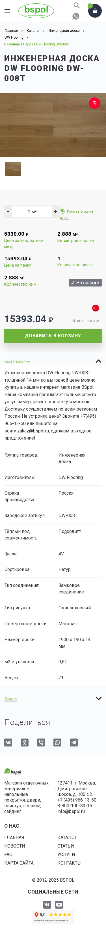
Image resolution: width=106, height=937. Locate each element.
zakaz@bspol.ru (33, 431)
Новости (14, 846)
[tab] (53, 361)
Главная (14, 837)
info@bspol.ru (71, 811)
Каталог (67, 837)
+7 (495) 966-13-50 (76, 800)
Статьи (65, 846)
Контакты (69, 863)
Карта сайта (19, 863)
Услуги (66, 854)
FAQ (8, 854)
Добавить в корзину (53, 335)
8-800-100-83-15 (74, 805)
